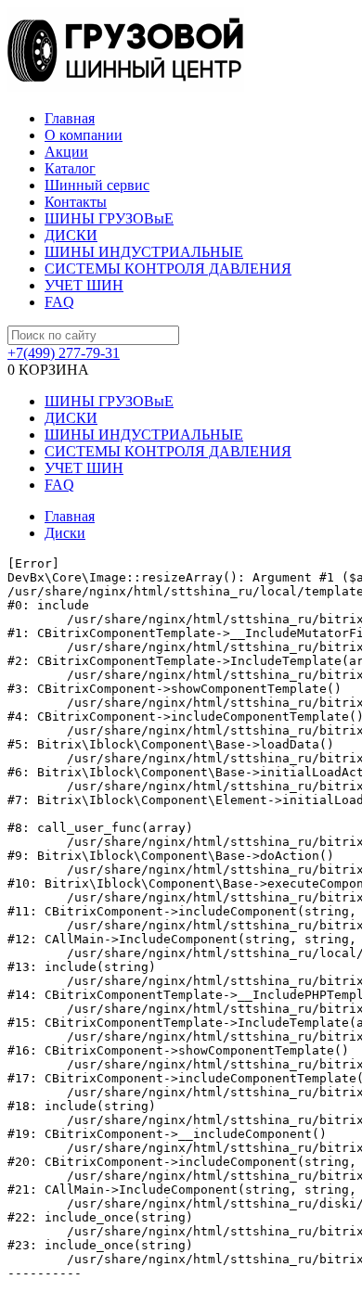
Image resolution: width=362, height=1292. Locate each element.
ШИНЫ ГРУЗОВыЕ (109, 218)
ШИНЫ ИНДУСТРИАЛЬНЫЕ (144, 252)
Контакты (76, 202)
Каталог (70, 168)
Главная (70, 118)
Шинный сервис (97, 185)
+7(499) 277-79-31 (63, 353)
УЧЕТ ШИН (84, 285)
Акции (66, 152)
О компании (84, 135)
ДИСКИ (71, 235)
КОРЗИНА (48, 369)
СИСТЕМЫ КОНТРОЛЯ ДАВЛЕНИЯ (168, 268)
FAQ (59, 302)
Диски (65, 533)
